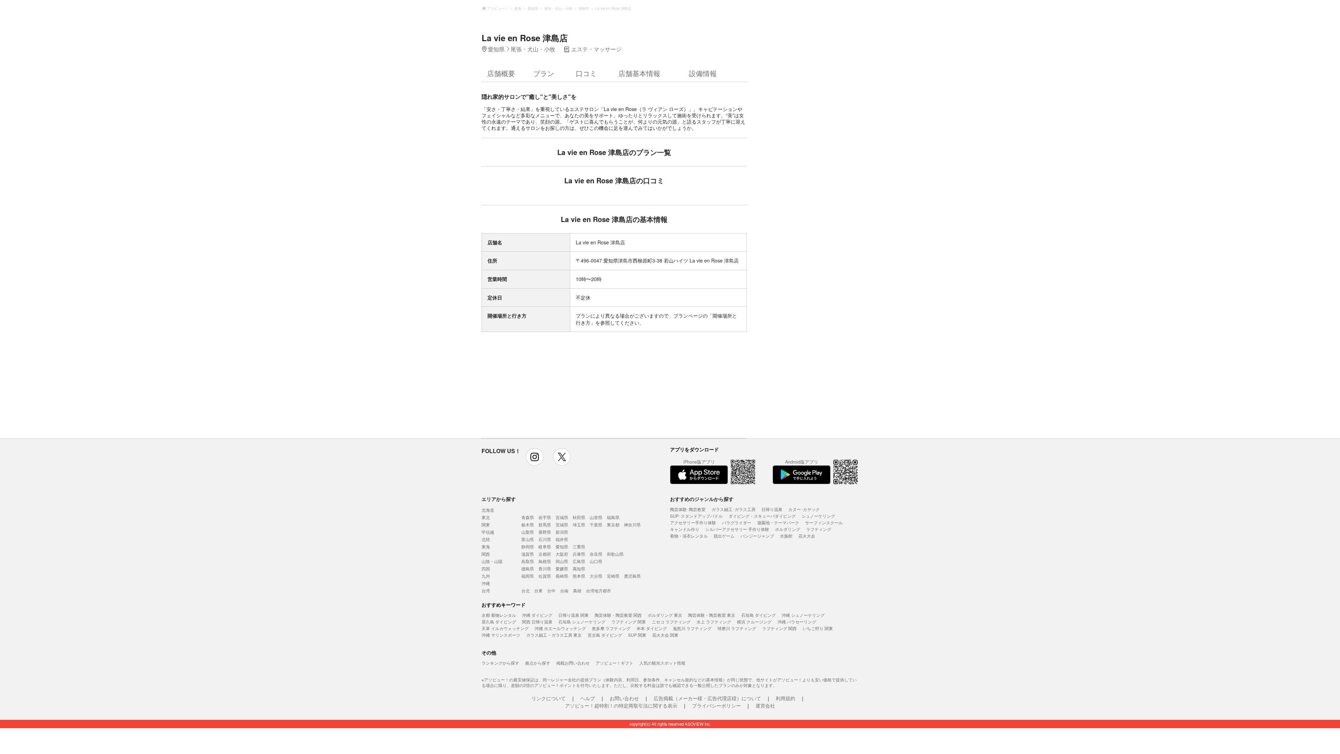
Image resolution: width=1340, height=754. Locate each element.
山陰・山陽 (492, 561)
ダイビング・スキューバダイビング (762, 516)
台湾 (486, 590)
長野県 (544, 532)
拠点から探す (537, 663)
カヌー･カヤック (804, 509)
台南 (564, 590)
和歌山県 (615, 554)
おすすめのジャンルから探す (702, 498)
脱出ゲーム (724, 536)
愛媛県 (562, 568)
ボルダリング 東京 (665, 615)
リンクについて (548, 698)
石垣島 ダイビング (758, 615)
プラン (543, 73)
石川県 (544, 539)
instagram (534, 457)
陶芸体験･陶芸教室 (688, 509)
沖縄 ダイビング (537, 615)
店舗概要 (501, 73)
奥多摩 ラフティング (611, 628)
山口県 (596, 561)
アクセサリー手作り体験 (693, 522)
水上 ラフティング (714, 621)
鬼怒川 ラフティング (692, 628)
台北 (525, 590)
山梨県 (527, 532)
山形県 (596, 517)
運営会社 (765, 705)
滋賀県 (527, 554)
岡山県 (562, 561)
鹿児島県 (632, 576)
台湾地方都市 (598, 590)
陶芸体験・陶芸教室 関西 (618, 615)
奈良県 (596, 554)
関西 (486, 554)
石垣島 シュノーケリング (581, 621)
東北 (486, 517)
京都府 (544, 554)
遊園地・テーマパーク (778, 522)
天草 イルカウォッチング (505, 628)
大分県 (596, 576)
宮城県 (562, 517)
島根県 (544, 561)
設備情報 (703, 73)
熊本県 (579, 576)
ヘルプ (587, 698)
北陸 (486, 539)
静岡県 (527, 546)
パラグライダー (736, 522)
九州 (486, 576)
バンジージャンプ (757, 536)
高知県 (579, 568)
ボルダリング (787, 529)
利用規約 (785, 698)
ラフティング (818, 529)
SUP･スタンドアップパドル (696, 516)
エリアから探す (499, 498)
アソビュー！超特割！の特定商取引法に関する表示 (621, 705)
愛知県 (562, 546)
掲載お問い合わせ (573, 663)
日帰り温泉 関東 (573, 615)
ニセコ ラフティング (671, 621)
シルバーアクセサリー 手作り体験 (737, 529)
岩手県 (544, 517)
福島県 (613, 517)
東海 (486, 546)
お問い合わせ (624, 698)
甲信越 (488, 532)
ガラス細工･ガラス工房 (733, 509)
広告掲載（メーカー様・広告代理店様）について (707, 698)
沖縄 (486, 583)
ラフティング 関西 (779, 628)
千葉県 (596, 524)
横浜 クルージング (754, 621)
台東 (538, 590)
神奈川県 (632, 524)
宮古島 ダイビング (605, 635)
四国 (486, 568)
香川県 (544, 568)
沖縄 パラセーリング (796, 621)
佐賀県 (544, 576)
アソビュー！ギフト (614, 663)
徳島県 (527, 568)
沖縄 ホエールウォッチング (560, 628)
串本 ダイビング (651, 628)
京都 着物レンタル (499, 615)
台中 (551, 590)
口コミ (586, 73)
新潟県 (562, 532)
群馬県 (544, 524)
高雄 (577, 590)
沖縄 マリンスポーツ (501, 635)
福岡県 (527, 576)
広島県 (579, 561)
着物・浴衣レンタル (689, 536)
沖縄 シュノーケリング (803, 615)
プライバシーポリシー (716, 705)
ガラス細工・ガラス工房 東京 (554, 635)
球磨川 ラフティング (736, 628)
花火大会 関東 (665, 635)
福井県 (562, 539)
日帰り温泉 (771, 509)
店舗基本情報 (639, 73)
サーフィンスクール (824, 522)
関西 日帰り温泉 (537, 621)
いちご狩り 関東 (818, 628)
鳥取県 (527, 561)
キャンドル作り (684, 529)
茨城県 (562, 524)
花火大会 (806, 536)
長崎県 (562, 576)
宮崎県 (613, 576)
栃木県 (527, 524)
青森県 (527, 517)
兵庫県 (579, 554)
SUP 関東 (637, 635)
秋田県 (579, 517)
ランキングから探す (500, 663)
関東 (486, 524)
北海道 (488, 510)
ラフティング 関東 (628, 621)
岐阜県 (544, 546)
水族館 (786, 536)
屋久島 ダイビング (499, 621)
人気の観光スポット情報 (662, 663)
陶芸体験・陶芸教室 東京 (711, 615)
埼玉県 (579, 524)
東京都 (613, 524)
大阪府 (562, 554)
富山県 (527, 539)
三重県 (579, 546)
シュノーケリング (818, 516)
